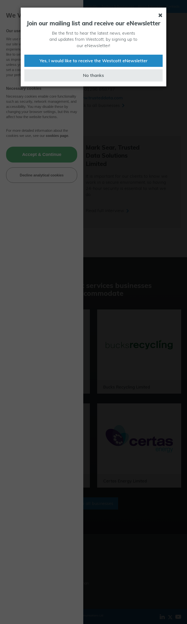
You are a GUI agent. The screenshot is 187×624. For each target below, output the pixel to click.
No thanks (93, 75)
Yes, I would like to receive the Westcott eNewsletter (93, 60)
